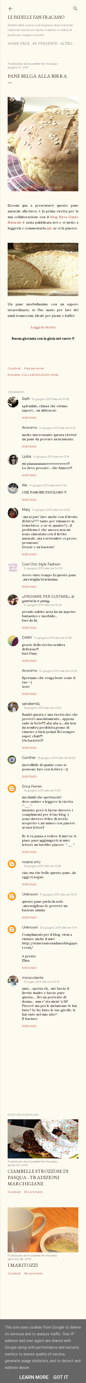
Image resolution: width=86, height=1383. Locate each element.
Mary (26, 509)
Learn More (33, 1377)
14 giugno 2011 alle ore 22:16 (58, 671)
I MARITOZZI (23, 1265)
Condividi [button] (14, 368)
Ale (24, 485)
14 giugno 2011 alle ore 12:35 (51, 509)
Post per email (34, 368)
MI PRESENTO (45, 43)
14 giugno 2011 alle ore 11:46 (47, 485)
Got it (61, 1377)
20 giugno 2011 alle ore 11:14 (58, 927)
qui (49, 228)
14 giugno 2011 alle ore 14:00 (43, 568)
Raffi (26, 399)
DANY (27, 637)
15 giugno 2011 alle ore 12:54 (42, 707)
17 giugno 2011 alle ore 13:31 (58, 894)
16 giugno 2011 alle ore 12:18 (42, 866)
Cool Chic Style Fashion (41, 564)
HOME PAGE (19, 43)
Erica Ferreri (32, 786)
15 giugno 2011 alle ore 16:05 (56, 758)
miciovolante (32, 978)
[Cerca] (75, 7)
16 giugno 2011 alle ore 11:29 (42, 790)
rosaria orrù (31, 862)
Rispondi (29, 417)
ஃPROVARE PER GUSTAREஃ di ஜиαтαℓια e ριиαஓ (48, 598)
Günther (29, 757)
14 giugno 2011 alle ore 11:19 (51, 456)
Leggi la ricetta (43, 327)
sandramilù (31, 704)
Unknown (30, 894)
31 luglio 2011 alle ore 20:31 (41, 981)
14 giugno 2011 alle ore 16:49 (43, 605)
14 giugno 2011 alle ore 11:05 (50, 399)
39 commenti (33, 1192)
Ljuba (26, 456)
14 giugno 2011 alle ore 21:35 (53, 637)
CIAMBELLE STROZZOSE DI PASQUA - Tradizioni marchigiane (38, 1177)
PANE (54, 375)
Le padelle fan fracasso (36, 17)
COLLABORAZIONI (35, 375)
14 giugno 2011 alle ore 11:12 (57, 428)
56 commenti (33, 1273)
